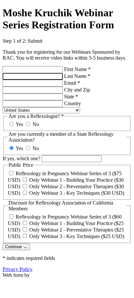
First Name (77, 69)
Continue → (16, 246)
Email (72, 83)
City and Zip (77, 89)
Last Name (77, 76)
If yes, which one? (21, 158)
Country (72, 103)
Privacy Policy (18, 269)
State (71, 96)
